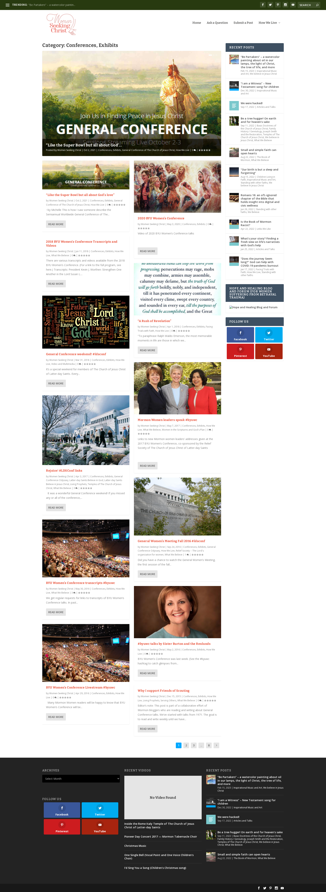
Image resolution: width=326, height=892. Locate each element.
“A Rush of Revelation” (154, 321)
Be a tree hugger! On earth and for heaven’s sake (58, 5)
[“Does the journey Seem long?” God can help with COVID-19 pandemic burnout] (234, 261)
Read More (56, 224)
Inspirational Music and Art (259, 92)
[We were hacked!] (234, 105)
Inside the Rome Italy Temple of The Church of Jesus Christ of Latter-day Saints (159, 825)
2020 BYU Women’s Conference (161, 218)
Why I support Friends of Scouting (164, 690)
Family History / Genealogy (258, 130)
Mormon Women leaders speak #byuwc (167, 420)
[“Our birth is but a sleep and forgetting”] (234, 172)
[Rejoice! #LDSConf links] (85, 430)
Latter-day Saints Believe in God (86, 480)
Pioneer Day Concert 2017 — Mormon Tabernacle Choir (160, 836)
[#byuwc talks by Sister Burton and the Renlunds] (177, 612)
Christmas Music (135, 846)
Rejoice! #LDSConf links (64, 470)
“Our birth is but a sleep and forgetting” (259, 171)
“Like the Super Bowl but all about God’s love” (80, 195)
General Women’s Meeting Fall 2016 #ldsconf (171, 541)
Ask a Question (217, 22)
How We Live (268, 22)
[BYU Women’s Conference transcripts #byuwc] (85, 548)
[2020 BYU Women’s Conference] (177, 187)
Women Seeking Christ (69, 150)
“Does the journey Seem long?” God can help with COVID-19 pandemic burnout (259, 262)
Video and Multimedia (63, 364)
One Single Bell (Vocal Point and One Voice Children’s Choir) (159, 856)
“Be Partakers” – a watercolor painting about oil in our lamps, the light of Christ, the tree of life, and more (260, 62)
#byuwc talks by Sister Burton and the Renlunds (174, 644)
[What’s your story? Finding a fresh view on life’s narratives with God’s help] (234, 241)
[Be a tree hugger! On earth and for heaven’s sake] (234, 121)
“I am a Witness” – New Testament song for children (260, 85)
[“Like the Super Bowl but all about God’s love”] (85, 175)
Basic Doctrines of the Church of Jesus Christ (258, 127)
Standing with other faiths (254, 182)
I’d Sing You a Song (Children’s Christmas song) (155, 868)
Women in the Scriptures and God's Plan (183, 429)
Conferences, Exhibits (109, 150)
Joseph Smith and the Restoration (259, 133)
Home (196, 22)
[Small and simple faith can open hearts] (234, 152)
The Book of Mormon (245, 858)
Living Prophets (78, 484)
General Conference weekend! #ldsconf (76, 354)
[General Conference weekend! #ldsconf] (85, 322)
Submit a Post (243, 22)
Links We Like (264, 228)
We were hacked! (252, 103)
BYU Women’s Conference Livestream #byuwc (80, 687)
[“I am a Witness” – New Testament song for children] (234, 86)
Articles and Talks (266, 107)
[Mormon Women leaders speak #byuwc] (177, 388)
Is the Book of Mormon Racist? (256, 223)
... (201, 745)
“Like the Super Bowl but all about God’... (84, 145)
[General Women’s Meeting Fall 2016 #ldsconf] (177, 507)
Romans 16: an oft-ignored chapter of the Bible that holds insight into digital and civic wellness (260, 200)
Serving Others (168, 700)
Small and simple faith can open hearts (258, 151)
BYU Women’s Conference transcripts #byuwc (80, 583)
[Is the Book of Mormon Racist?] (234, 224)
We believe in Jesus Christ (263, 73)
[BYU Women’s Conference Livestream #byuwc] (85, 653)
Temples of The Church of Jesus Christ (260, 136)
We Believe (253, 212)
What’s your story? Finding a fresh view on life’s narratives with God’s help (260, 242)
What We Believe (60, 255)
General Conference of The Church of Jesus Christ (148, 150)
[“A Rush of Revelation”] (177, 289)
